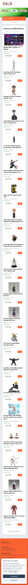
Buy (20, 56)
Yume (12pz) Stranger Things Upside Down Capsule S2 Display (13, 47)
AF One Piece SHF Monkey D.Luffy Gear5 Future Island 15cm (13, 417)
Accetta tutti (14, 576)
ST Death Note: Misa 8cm (12, 392)
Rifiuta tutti (14, 580)
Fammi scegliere (13, 571)
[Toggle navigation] (24, 4)
